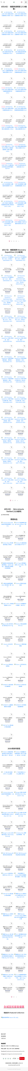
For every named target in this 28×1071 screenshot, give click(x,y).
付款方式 (3, 1038)
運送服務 (3, 1036)
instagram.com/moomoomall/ (14, 1054)
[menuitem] (9, 241)
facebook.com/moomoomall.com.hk (15, 1051)
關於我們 (3, 1034)
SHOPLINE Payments (16, 1069)
